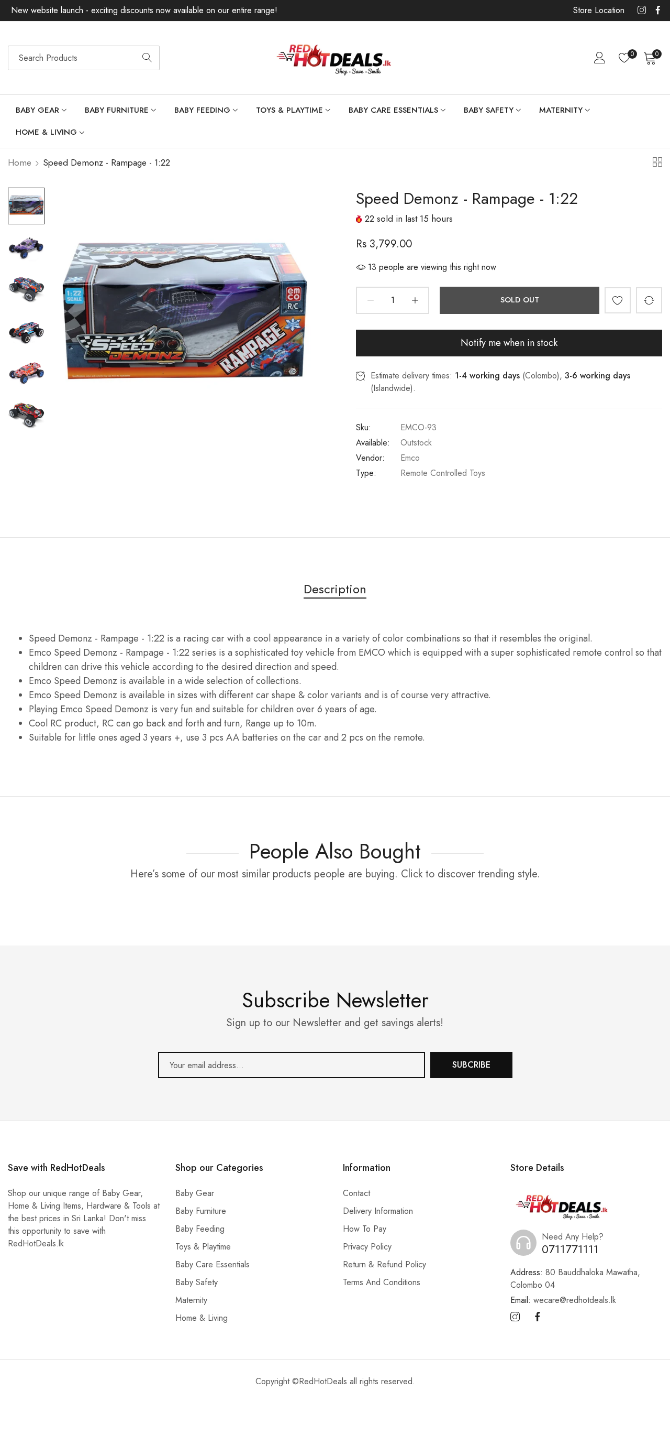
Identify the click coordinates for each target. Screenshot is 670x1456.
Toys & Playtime (203, 1247)
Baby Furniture (200, 1211)
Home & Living (201, 1318)
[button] (618, 300)
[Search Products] (147, 58)
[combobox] (84, 58)
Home (19, 162)
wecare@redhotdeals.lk (563, 1300)
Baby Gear (194, 1193)
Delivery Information (378, 1211)
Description (335, 589)
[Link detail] (642, 10)
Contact (356, 1193)
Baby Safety (196, 1282)
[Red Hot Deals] (335, 58)
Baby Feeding (200, 1229)
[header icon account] (600, 57)
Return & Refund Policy (384, 1264)
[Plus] (415, 300)
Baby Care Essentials (212, 1264)
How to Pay (364, 1229)
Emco (410, 458)
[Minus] (370, 300)
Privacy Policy (367, 1247)
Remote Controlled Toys (442, 473)
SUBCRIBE (471, 1065)
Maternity (191, 1300)
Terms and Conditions (381, 1282)
